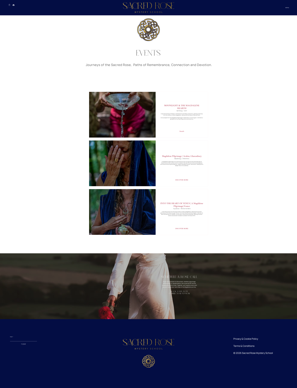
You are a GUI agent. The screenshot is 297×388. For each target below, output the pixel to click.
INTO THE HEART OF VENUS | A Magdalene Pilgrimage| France (181, 204)
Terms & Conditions (243, 345)
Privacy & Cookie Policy (245, 338)
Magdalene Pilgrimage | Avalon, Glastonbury (182, 156)
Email (11, 336)
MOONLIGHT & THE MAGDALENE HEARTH (181, 107)
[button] (9, 5)
